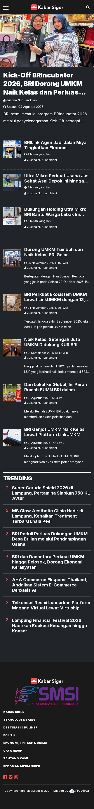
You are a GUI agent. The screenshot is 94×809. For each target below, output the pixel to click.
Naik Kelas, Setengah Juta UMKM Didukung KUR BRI (52, 342)
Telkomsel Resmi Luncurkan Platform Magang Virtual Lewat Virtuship (51, 605)
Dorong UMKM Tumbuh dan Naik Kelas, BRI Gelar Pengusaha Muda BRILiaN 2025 (57, 252)
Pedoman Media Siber (21, 766)
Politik (9, 735)
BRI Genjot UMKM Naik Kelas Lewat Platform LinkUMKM (54, 432)
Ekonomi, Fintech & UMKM (25, 742)
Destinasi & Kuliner (20, 727)
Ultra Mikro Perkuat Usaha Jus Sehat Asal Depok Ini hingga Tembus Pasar (56, 178)
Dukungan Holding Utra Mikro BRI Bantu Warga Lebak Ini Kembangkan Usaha (55, 212)
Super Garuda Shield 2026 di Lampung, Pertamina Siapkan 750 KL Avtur (51, 493)
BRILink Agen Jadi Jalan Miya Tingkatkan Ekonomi (55, 145)
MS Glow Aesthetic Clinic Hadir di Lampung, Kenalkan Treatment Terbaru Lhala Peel (47, 516)
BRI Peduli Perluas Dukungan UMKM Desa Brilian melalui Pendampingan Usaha (50, 539)
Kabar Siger (13, 712)
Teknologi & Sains (19, 719)
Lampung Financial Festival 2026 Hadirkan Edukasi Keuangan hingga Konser (49, 626)
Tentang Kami (15, 758)
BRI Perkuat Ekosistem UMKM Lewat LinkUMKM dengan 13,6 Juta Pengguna (56, 297)
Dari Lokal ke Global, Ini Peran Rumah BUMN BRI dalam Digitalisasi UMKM (55, 387)
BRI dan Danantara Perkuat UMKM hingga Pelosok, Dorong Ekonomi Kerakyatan (48, 562)
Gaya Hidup (12, 750)
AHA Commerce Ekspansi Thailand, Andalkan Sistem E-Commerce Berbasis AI (49, 585)
